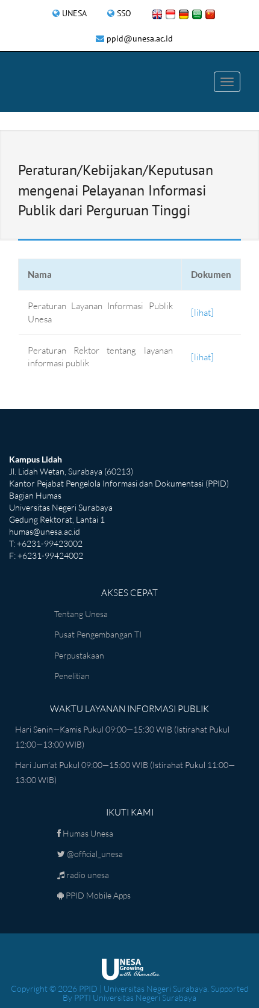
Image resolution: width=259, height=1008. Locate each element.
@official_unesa (94, 854)
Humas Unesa (87, 833)
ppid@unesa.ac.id (140, 38)
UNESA (74, 13)
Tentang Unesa (81, 614)
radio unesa (86, 875)
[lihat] (202, 312)
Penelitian (72, 676)
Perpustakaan (79, 655)
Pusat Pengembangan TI (98, 634)
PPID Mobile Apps (97, 895)
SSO (124, 13)
